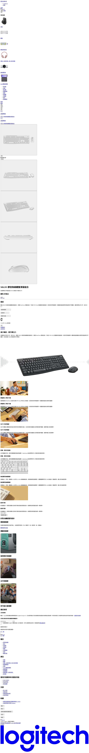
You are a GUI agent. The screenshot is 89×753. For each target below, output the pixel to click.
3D (2, 159)
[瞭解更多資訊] (2, 325)
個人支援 (5, 690)
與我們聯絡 (5, 695)
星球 (2, 103)
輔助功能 (5, 653)
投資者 (4, 645)
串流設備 (5, 683)
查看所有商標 (77, 615)
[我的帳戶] (2, 108)
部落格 (4, 647)
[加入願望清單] (2, 156)
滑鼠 (4, 659)
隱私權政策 (42, 623)
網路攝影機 (5, 664)
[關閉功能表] (1, 12)
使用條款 (3, 723)
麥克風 (4, 674)
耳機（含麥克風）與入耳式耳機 (10, 663)
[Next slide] (4, 513)
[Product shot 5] (19, 268)
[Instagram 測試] (1, 632)
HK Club (2, 298)
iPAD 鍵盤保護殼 (7, 667)
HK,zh (3, 9)
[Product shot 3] (19, 206)
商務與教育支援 (6, 693)
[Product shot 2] (19, 175)
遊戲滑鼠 (5, 669)
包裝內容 (2, 312)
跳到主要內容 (4, 1)
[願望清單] (2, 106)
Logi (1, 111)
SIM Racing (5, 682)
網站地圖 (18, 723)
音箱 (4, 666)
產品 (2, 10)
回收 (4, 651)
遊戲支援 (5, 692)
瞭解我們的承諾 (4, 527)
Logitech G (5, 3)
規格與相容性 (3, 309)
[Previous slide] (2, 513)
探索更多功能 (3, 515)
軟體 (2, 101)
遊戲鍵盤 (5, 670)
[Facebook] (3, 632)
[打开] (1, 109)
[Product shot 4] (19, 237)
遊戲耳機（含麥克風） (8, 672)
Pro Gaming (5, 681)
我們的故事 (5, 642)
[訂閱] (14, 621)
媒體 (4, 648)
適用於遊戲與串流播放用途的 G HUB (11, 701)
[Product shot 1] (19, 139)
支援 (2, 7)
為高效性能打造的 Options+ (9, 703)
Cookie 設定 (13, 723)
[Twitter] (2, 632)
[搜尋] (2, 105)
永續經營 (5, 650)
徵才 (4, 644)
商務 (4, 5)
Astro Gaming (6, 680)
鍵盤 (4, 661)
